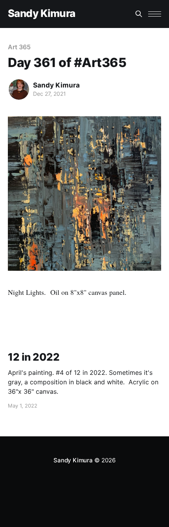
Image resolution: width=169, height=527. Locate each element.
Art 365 (19, 47)
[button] (154, 13)
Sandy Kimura (41, 13)
